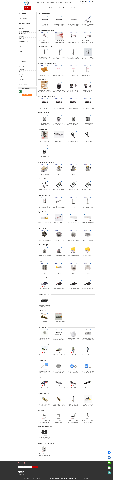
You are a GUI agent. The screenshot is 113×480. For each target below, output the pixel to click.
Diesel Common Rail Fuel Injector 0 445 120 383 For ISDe (44, 26)
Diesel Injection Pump (23, 41)
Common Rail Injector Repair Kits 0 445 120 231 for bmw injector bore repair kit (73, 224)
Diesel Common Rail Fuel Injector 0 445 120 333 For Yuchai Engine (73, 26)
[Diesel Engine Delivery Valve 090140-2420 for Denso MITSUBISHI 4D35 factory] (59, 250)
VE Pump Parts (22, 38)
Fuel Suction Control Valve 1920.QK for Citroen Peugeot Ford (59, 191)
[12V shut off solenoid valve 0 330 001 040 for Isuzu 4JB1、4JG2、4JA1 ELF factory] (59, 349)
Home (21, 7)
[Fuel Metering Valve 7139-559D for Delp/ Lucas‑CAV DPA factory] (59, 416)
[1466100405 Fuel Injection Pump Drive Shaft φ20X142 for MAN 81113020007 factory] (44, 201)
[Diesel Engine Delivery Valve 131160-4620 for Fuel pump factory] (73, 250)
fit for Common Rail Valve (24, 26)
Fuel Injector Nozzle (23, 21)
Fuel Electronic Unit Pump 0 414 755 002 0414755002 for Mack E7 (73, 389)
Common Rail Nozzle (23, 18)
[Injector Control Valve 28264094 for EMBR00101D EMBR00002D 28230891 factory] (44, 151)
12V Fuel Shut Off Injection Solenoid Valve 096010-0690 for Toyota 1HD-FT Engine (88, 356)
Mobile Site (21, 476)
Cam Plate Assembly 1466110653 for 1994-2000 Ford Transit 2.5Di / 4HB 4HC (88, 240)
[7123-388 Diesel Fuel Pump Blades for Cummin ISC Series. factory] (44, 432)
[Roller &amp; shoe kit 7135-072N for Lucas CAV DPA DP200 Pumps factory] (44, 300)
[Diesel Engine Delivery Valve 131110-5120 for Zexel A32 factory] (44, 250)
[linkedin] (109, 457)
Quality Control (52, 7)
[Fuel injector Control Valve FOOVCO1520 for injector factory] (87, 69)
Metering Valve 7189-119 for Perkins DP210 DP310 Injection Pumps (44, 422)
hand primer (21, 64)
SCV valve (21, 43)
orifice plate (21, 66)
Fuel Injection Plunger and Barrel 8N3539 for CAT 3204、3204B (73, 108)
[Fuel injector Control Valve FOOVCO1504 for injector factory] (44, 69)
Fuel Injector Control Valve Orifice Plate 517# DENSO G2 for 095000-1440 (58, 340)
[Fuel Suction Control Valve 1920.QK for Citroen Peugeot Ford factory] (59, 184)
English (92, 1)
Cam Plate (21, 51)
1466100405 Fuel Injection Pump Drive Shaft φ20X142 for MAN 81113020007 (44, 207)
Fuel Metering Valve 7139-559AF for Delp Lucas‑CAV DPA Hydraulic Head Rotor (73, 422)
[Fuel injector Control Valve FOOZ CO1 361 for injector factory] (59, 69)
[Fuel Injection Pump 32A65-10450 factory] (59, 168)
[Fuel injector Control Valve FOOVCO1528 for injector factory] (73, 69)
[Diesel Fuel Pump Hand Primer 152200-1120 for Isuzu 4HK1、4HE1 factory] (59, 399)
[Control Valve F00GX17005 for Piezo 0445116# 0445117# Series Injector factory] (87, 118)
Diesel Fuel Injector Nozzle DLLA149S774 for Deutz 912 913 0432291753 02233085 (88, 59)
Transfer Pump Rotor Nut (24, 84)
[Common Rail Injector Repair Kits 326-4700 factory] (44, 217)
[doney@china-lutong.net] (109, 473)
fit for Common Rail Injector (24, 23)
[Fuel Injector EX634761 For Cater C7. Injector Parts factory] (44, 135)
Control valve (21, 59)
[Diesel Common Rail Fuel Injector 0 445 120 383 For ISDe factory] (44, 19)
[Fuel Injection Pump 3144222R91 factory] (73, 168)
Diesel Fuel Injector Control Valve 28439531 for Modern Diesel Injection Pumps (73, 290)
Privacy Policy (27, 478)
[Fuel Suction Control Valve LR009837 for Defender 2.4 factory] (44, 184)
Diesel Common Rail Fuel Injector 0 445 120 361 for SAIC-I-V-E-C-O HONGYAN (59, 26)
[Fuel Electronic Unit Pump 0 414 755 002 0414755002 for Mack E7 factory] (73, 382)
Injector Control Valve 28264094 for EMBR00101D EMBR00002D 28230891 (44, 158)
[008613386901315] (109, 468)
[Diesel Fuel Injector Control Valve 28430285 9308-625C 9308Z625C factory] (59, 283)
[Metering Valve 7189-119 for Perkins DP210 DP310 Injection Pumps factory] (44, 416)
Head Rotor (21, 28)
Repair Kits (21, 48)
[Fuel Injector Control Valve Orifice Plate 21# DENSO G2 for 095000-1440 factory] (87, 333)
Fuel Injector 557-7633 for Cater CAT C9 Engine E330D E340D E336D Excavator (59, 141)
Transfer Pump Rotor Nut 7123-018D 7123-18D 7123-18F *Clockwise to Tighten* (44, 455)
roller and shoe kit (22, 61)
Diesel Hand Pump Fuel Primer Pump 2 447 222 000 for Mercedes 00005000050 (44, 323)
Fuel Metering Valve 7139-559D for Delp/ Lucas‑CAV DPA (58, 422)
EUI (19, 56)
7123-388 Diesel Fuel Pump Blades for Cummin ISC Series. (44, 439)
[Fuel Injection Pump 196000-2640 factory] (87, 168)
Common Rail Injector (23, 16)
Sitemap (24, 474)
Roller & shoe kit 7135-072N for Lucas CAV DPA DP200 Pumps (44, 307)
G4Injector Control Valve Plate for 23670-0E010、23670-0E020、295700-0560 (44, 340)
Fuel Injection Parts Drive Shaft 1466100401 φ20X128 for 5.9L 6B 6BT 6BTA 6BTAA (59, 207)
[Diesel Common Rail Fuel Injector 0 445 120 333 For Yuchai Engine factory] (73, 19)
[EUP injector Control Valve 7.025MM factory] (73, 267)
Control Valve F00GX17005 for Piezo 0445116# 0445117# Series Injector (87, 125)
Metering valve (22, 79)
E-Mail (20, 474)
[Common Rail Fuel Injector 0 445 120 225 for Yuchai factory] (87, 19)
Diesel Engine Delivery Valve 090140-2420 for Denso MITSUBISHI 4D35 (59, 257)
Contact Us (61, 7)
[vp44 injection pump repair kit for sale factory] (59, 217)
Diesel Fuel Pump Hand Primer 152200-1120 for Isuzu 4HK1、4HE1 (59, 406)
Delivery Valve (22, 54)
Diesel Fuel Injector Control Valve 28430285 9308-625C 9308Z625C (59, 290)
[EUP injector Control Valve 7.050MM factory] (44, 267)
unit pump (21, 74)
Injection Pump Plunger (24, 31)
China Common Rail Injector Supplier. (39, 478)
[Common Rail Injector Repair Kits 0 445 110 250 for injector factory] (87, 217)
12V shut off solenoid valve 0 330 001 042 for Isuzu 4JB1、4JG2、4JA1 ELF (44, 356)
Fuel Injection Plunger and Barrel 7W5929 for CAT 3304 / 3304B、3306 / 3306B (88, 108)
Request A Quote (71, 7)
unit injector (21, 36)
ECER (87, 478)
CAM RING (21, 71)
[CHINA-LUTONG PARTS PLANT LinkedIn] (19, 472)
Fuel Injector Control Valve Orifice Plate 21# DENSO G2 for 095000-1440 (88, 340)
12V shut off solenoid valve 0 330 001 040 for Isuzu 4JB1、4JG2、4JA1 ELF (59, 356)
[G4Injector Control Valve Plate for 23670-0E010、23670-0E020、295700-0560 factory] (44, 333)
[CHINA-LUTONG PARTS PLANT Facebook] (22, 472)
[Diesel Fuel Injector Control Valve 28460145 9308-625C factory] (44, 283)
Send (35, 466)
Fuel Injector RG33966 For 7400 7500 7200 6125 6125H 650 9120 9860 (73, 141)
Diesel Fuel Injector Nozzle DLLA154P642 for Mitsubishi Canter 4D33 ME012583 (45, 59)
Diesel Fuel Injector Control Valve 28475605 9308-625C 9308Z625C (88, 290)
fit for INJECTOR (22, 33)
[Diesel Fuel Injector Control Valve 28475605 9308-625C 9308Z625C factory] (87, 283)
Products (27, 7)
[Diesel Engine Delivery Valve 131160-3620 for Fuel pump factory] (87, 250)
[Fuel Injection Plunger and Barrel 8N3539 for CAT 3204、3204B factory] (73, 102)
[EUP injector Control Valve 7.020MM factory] (87, 267)
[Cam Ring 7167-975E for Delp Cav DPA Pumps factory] (73, 366)
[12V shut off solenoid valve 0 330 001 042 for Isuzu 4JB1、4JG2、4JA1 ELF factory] (44, 349)
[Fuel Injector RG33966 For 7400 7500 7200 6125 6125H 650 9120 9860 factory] (73, 135)
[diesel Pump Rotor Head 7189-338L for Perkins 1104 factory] (59, 85)
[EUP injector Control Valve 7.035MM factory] (59, 267)
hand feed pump (22, 76)
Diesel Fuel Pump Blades (24, 81)
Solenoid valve (22, 69)
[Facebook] (109, 452)
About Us (34, 7)
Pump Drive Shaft (22, 46)
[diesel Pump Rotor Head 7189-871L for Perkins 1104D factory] (44, 85)
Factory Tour (43, 7)
